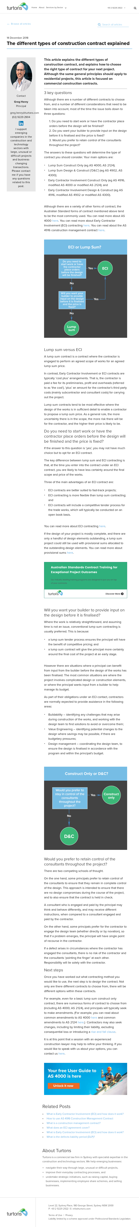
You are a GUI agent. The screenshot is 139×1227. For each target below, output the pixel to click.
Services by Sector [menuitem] (54, 7)
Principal (21, 104)
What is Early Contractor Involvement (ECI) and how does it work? (85, 1114)
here (55, 221)
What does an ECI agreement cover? (68, 1127)
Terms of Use (55, 1215)
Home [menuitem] (34, 7)
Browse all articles (21, 23)
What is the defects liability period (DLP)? (71, 1137)
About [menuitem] (41, 7)
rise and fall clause (103, 1032)
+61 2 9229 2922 (114, 8)
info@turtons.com (82, 1208)
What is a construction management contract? (74, 1123)
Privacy (69, 1215)
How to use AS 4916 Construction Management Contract (80, 1118)
